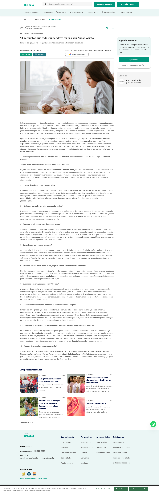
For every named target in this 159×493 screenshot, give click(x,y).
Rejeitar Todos (121, 489)
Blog (43, 19)
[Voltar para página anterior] (24, 19)
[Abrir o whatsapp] (153, 424)
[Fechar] (155, 489)
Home (37, 19)
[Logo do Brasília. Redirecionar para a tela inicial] (29, 4)
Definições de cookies (121, 463)
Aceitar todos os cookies (139, 489)
